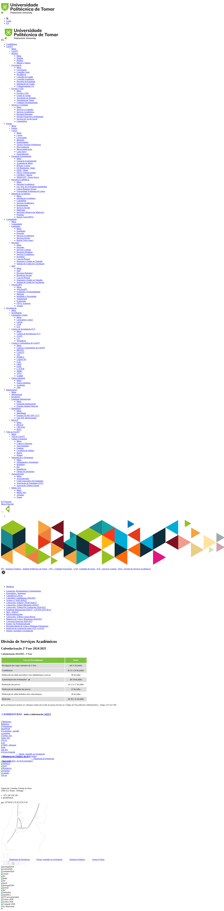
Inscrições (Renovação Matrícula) (30, 212)
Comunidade (11, 219)
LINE (19, 366)
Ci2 (18, 338)
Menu (13, 49)
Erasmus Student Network (27, 406)
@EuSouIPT (16, 285)
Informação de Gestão (26, 84)
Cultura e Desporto (19, 439)
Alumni (20, 306)
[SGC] (4, 766)
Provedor (20, 233)
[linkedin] (18, 864)
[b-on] (4, 775)
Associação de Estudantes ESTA (30, 483)
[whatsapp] (28, 864)
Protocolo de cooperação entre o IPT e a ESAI (25, 628)
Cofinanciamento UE (25, 86)
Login (8, 21)
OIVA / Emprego (24, 303)
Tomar (19, 497)
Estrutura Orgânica (13, 569)
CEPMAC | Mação (24, 175)
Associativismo (17, 474)
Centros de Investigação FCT (23, 329)
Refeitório (21, 464)
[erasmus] (5, 771)
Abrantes (20, 495)
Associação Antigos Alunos (28, 485)
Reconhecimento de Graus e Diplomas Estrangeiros (27, 626)
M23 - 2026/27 (12, 612)
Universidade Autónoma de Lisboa (31, 191)
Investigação (11, 308)
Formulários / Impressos (16, 593)
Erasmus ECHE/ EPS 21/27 (28, 415)
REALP (14, 420)
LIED (19, 364)
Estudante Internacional (21, 399)
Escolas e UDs (17, 88)
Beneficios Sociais (24, 275)
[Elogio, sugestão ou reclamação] (8, 752)
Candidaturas (11, 44)
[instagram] (8, 864)
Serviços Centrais (24, 250)
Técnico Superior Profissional (29, 144)
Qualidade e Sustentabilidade (28, 292)
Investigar (21, 257)
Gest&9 (20, 376)
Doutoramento (22, 142)
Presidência (21, 74)
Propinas (20, 215)
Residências (21, 469)
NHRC (20, 371)
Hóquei (20, 455)
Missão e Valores (23, 63)
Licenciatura (22, 137)
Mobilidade (16, 408)
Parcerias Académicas (20, 180)
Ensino (9, 123)
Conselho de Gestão (25, 77)
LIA (18, 327)
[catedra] (5, 773)
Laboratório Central (19, 315)
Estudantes (15, 226)
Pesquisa (8, 502)
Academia (21, 385)
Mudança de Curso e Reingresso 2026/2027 (24, 619)
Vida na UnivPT (13, 432)
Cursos (14, 130)
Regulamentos (22, 205)
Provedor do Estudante (26, 81)
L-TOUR (20, 369)
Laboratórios (22, 121)
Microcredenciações (14, 614)
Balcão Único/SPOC (25, 217)
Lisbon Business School (26, 189)
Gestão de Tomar (24, 95)
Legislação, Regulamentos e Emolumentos (23, 591)
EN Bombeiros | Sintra (26, 168)
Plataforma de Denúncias (19, 859)
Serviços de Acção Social (27, 119)
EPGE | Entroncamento (26, 173)
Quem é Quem (98, 859)
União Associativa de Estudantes (30, 481)
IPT (3, 40)
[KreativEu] (6, 768)
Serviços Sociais (23, 208)
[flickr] (23, 864)
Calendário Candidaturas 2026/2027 (21, 598)
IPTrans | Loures (23, 166)
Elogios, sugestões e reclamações (19, 631)
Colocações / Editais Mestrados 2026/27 (22, 605)
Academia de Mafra (25, 163)
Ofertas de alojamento (25, 471)
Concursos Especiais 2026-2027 (19, 621)
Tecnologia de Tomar (25, 100)
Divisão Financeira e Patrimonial (30, 116)
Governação (16, 65)
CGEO (19, 336)
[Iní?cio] (28, 14)
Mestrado (20, 140)
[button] (2, 909)
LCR (19, 362)
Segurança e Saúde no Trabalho (30, 261)
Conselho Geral (23, 72)
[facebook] (3, 864)
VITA (19, 373)
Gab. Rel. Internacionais (26, 418)
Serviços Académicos (25, 112)
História (14, 53)
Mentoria (20, 294)
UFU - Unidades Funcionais (60, 569)
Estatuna (20, 448)
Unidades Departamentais (27, 102)
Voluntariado (22, 299)
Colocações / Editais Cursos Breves (20, 617)
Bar (18, 467)
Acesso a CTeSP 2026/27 (16, 600)
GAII (19, 324)
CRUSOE (21, 427)
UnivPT (9, 46)
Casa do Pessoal (23, 259)
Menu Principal (7, 504)
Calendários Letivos (14, 596)
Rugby (19, 453)
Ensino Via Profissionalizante (18, 624)
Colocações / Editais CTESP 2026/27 (21, 603)
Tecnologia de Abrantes (26, 98)
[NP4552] (5, 764)
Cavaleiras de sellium (25, 450)
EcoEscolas (21, 301)
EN (7, 23)
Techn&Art (21, 341)
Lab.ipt (19, 322)
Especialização (23, 154)
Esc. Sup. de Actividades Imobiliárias (32, 187)
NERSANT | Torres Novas (28, 177)
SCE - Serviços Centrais (107, 569)
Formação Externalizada (21, 156)
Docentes (15, 243)
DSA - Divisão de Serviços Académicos (134, 569)
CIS (18, 355)
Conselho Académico (25, 79)
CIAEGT (20, 352)
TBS (18, 387)
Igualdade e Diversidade (26, 296)
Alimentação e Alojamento (22, 457)
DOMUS (20, 357)
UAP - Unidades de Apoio (84, 569)
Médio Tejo (16, 488)
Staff (13, 266)
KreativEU (15, 397)
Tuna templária (23, 446)
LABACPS (21, 359)
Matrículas (21, 210)
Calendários (21, 201)
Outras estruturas (18, 378)
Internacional (11, 390)
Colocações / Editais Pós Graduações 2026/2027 (26, 607)
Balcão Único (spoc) (25, 240)
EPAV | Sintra (22, 170)
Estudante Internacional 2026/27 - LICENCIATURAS (28, 610)
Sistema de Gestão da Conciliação (30, 264)
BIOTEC (20, 350)
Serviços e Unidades (19, 105)
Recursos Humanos (25, 114)
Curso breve (22, 151)
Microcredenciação (24, 149)
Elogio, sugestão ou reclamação (49, 859)
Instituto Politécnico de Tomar (35, 569)
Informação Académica (20, 194)
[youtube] (13, 864)
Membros (10, 586)
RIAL (19, 429)
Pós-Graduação (23, 147)
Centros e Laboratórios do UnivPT (25, 343)
